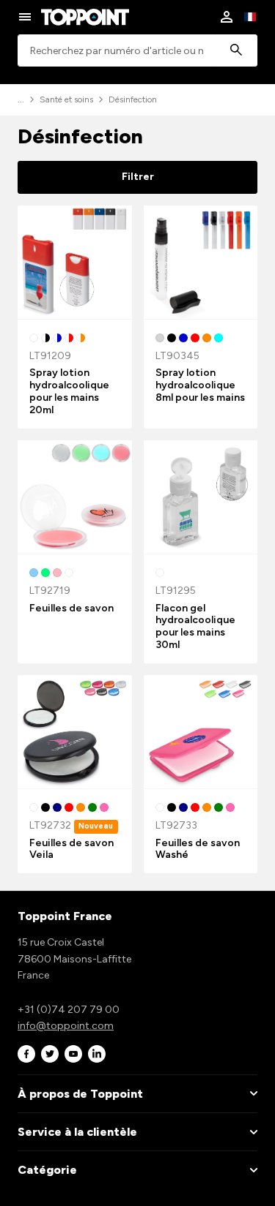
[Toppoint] (85, 17)
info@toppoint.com (66, 1026)
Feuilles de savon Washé (197, 849)
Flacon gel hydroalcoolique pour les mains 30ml (195, 626)
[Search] (236, 50)
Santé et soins (66, 99)
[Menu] (25, 17)
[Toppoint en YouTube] (73, 1054)
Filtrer (138, 176)
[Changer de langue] (250, 17)
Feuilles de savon (71, 608)
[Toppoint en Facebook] (26, 1054)
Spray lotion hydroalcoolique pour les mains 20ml (69, 390)
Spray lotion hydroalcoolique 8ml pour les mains (200, 385)
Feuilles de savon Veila (71, 849)
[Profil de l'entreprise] (226, 17)
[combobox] (137, 50)
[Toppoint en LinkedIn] (97, 1054)
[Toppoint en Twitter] (50, 1054)
